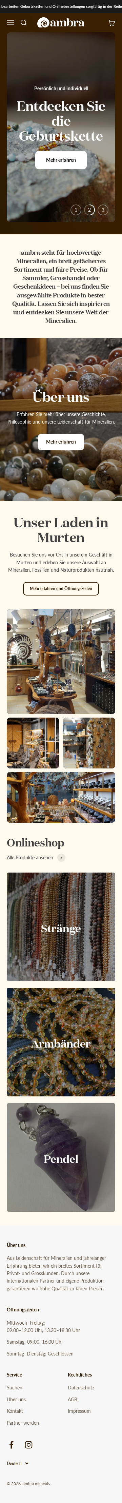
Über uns (16, 1399)
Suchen (14, 1387)
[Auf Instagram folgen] (28, 1444)
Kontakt (15, 1411)
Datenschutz (81, 1387)
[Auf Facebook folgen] (11, 1444)
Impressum (79, 1411)
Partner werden (23, 1423)
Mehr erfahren (61, 160)
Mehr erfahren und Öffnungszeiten (61, 588)
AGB (72, 1399)
